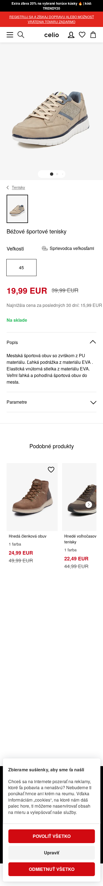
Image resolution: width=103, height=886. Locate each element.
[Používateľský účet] (71, 34)
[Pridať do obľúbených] (51, 469)
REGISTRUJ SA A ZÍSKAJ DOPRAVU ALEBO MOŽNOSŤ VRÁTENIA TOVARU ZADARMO (51, 19)
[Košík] (93, 34)
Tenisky (18, 187)
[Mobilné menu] (10, 34)
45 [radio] (21, 267)
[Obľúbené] (82, 34)
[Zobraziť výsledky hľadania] (21, 34)
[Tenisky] (8, 187)
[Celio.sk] (51, 34)
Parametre (17, 402)
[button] (51, 174)
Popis (12, 342)
